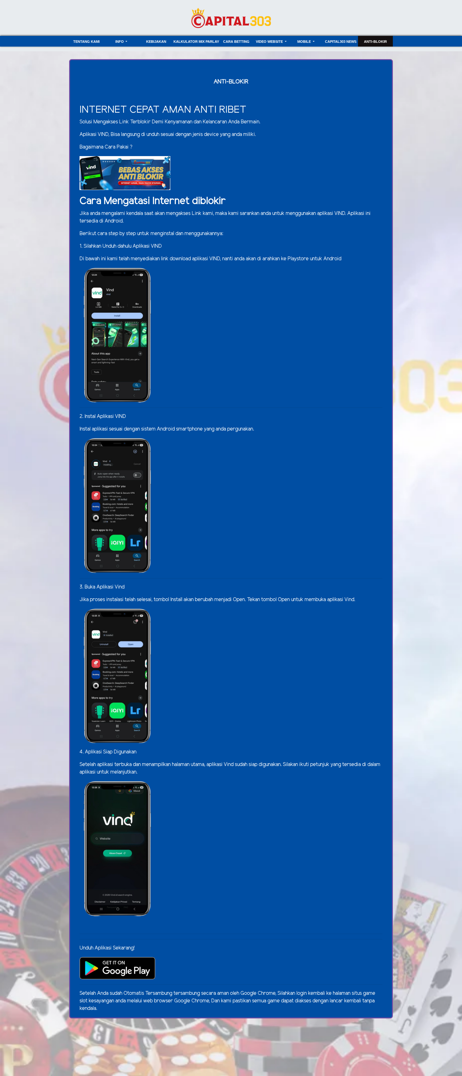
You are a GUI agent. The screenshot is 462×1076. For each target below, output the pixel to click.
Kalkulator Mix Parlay (196, 41)
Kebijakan (156, 41)
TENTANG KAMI (86, 41)
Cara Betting (236, 41)
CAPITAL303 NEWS (340, 41)
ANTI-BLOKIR (375, 41)
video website (270, 41)
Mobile (304, 41)
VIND (339, 214)
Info (120, 41)
